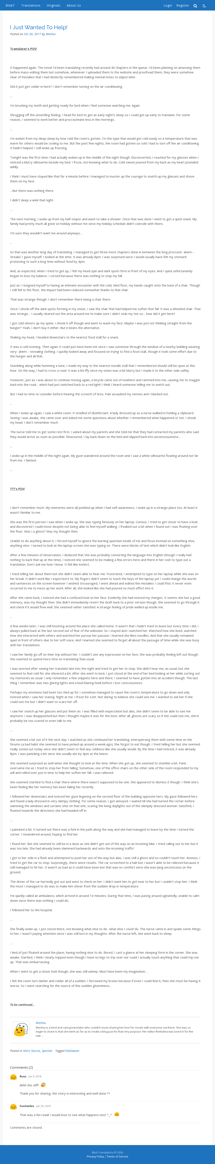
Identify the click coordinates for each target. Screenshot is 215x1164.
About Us (74, 5)
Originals (53, 5)
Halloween (72, 1051)
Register (182, 5)
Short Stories (31, 1051)
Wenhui (51, 34)
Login (168, 5)
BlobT (10, 5)
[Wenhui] (21, 1036)
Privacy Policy (95, 1156)
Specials (47, 1051)
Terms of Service (117, 1156)
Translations (31, 5)
